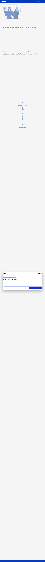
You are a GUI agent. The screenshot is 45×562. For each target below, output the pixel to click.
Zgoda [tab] (9, 276)
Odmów (9, 287)
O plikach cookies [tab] (36, 276)
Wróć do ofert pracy (8, 19)
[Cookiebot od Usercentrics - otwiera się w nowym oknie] (38, 273)
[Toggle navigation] (43, 1)
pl (40, 1)
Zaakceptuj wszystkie (35, 287)
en (38, 1)
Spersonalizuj (22, 287)
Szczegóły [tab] (22, 276)
